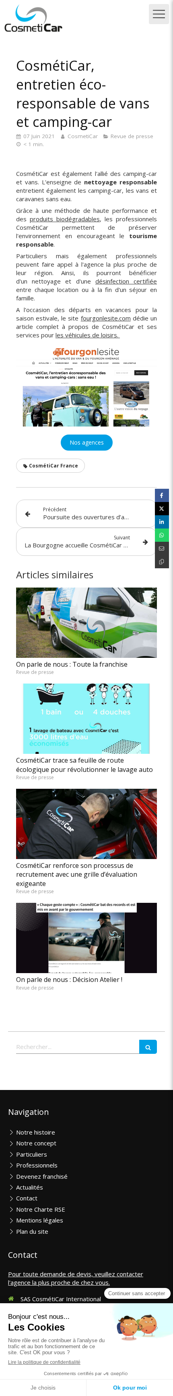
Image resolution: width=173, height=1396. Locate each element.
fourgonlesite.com (106, 318)
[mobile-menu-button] (159, 14)
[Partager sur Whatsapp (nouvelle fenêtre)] (162, 535)
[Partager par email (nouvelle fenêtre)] (162, 548)
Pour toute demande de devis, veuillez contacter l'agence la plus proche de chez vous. (75, 1278)
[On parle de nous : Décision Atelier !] (86, 938)
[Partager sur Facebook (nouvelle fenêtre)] (162, 495)
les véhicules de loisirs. (88, 335)
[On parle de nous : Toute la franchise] (86, 623)
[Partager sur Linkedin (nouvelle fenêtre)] (162, 522)
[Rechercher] (148, 1047)
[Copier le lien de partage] (162, 561)
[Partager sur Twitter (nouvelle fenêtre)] (162, 508)
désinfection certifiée (126, 281)
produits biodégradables (65, 219)
